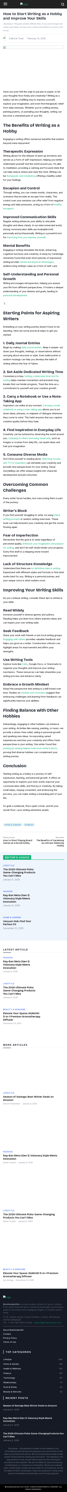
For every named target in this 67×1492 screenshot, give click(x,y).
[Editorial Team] (6, 38)
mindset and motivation (33, 692)
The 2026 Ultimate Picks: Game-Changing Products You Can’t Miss (19, 872)
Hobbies (29, 825)
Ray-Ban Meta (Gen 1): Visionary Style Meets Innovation (16, 898)
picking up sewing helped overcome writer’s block (30, 748)
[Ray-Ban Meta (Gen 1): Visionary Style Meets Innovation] (53, 901)
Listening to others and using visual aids (29, 438)
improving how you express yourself (25, 237)
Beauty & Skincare (14, 1010)
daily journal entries (31, 347)
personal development (15, 295)
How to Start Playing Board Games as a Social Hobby (17, 841)
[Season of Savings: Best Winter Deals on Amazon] (33, 1070)
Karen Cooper (9, 1162)
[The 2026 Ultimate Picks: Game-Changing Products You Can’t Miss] (53, 875)
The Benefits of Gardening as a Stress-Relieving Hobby (50, 843)
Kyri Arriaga (8, 1280)
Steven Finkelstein (11, 1104)
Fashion (8, 892)
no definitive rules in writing (45, 568)
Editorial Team (16, 38)
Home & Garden (13, 825)
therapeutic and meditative (20, 175)
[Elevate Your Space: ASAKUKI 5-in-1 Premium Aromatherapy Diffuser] (53, 1019)
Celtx (24, 664)
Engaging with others (14, 639)
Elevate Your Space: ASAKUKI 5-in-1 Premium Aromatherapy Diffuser (21, 1016)
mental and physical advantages (36, 261)
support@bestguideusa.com (47, 1322)
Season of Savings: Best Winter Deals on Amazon (30, 1405)
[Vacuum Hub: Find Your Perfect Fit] (53, 927)
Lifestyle (8, 866)
